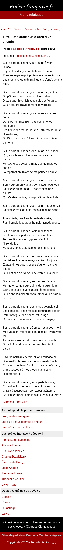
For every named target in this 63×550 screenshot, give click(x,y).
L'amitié (6, 496)
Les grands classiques (15, 416)
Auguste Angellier (13, 450)
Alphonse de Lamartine (16, 439)
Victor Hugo (9, 484)
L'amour (7, 502)
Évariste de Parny (13, 462)
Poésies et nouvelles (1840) (32, 55)
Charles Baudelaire (14, 456)
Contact (31, 535)
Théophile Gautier (13, 478)
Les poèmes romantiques (17, 427)
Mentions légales (50, 535)
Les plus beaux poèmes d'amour (22, 421)
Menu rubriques (31, 14)
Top (54, 543)
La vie (5, 513)
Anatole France (11, 445)
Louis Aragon (10, 467)
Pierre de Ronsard (13, 473)
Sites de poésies (13, 535)
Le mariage (9, 508)
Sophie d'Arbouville (26, 48)
